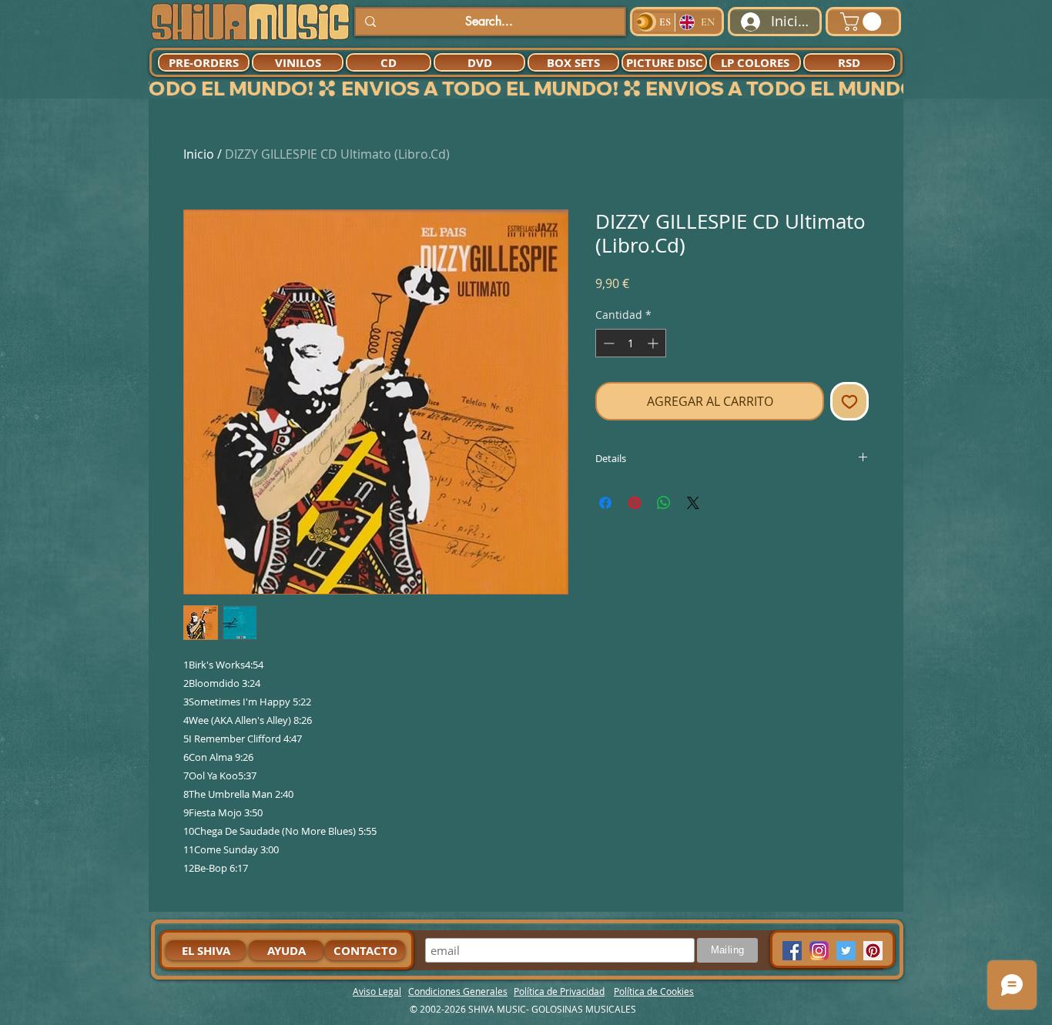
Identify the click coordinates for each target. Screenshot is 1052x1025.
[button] (863, 21)
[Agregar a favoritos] (849, 401)
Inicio (198, 154)
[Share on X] (693, 503)
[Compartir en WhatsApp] (664, 503)
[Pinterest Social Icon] (873, 950)
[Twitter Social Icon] (846, 950)
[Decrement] (607, 343)
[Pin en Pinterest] (634, 503)
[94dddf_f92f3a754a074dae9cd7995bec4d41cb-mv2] (819, 950)
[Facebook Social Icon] (792, 950)
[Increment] (654, 343)
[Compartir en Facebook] (605, 503)
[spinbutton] (631, 343)
